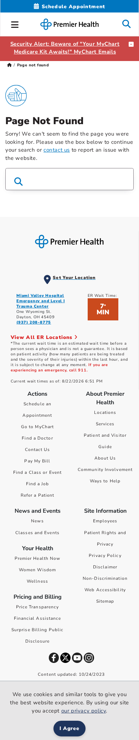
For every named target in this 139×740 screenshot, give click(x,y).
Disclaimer (105, 567)
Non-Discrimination (105, 578)
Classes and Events (37, 533)
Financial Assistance (37, 618)
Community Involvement (105, 469)
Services (105, 424)
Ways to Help (105, 481)
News (37, 521)
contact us (56, 149)
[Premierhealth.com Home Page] (9, 65)
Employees (105, 521)
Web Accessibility (105, 590)
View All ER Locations (42, 337)
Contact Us (37, 449)
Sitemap (105, 601)
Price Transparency (37, 607)
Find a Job (37, 484)
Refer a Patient (38, 495)
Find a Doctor (37, 438)
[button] (15, 23)
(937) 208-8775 (33, 322)
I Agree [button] (70, 728)
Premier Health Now (38, 558)
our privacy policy (83, 710)
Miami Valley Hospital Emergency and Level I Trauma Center (40, 301)
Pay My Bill (37, 461)
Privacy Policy (105, 555)
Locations (105, 412)
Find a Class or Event (37, 472)
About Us (105, 458)
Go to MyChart (37, 427)
